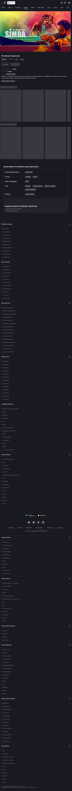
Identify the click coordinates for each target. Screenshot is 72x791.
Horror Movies (6, 276)
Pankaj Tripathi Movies (8, 352)
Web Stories (6, 754)
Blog (4, 751)
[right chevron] (2, 105)
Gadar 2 (5, 443)
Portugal (5, 782)
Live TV (55, 7)
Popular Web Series (6, 644)
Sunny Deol (5, 725)
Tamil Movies (6, 235)
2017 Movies (6, 393)
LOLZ (67, 7)
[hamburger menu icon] (69, 2)
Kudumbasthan (6, 488)
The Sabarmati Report (8, 428)
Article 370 (5, 418)
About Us (19, 528)
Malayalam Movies (7, 248)
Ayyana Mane (6, 649)
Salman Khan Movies (8, 308)
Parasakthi (5, 481)
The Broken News (7, 672)
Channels (10, 528)
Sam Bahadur (6, 440)
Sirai (4, 478)
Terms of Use (49, 528)
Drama (13, 73)
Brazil (4, 779)
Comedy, (8, 73)
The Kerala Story (7, 437)
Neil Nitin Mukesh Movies (9, 311)
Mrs (4, 421)
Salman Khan (6, 713)
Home (3, 7)
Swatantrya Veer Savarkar (9, 431)
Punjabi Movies (6, 257)
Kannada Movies (7, 238)
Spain (4, 769)
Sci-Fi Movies (6, 295)
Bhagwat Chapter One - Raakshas (11, 409)
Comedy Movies (6, 270)
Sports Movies (6, 298)
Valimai (4, 497)
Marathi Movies (6, 241)
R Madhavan (6, 703)
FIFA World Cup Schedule (9, 763)
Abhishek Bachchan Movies (9, 342)
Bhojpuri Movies (7, 254)
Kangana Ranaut (7, 738)
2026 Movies (6, 364)
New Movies (6, 361)
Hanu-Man (5, 465)
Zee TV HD (5, 634)
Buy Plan (12, 3)
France (4, 766)
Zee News (5, 630)
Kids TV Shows (6, 574)
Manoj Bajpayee (7, 716)
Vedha (4, 503)
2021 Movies (6, 380)
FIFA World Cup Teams (8, 760)
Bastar (4, 434)
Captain (4, 494)
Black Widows (6, 675)
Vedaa (4, 424)
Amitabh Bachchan (7, 735)
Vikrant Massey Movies (8, 333)
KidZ (49, 7)
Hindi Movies (6, 229)
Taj (3, 684)
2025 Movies (6, 368)
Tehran (4, 412)
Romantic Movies (7, 273)
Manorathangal (6, 659)
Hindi (14, 68)
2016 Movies (6, 396)
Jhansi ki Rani (6, 548)
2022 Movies (6, 377)
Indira (4, 567)
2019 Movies (6, 386)
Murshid (5, 653)
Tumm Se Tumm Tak (7, 545)
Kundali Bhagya (6, 555)
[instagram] (33, 522)
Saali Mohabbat (6, 586)
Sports (10, 7)
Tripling (4, 690)
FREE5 (33, 7)
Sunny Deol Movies (7, 349)
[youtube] (42, 522)
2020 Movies (6, 383)
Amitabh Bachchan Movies (9, 314)
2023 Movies (6, 374)
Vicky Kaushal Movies (8, 320)
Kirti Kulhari (5, 732)
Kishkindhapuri (6, 469)
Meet (4, 561)
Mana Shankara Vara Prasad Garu (11, 475)
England (5, 776)
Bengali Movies (6, 244)
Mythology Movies (7, 289)
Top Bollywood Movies (7, 404)
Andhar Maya (6, 662)
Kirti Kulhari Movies (7, 336)
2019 (16, 59)
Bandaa (4, 446)
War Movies (5, 292)
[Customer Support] (65, 2)
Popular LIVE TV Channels (8, 625)
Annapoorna (6, 564)
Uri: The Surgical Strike (8, 450)
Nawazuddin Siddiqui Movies (10, 323)
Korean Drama (6, 570)
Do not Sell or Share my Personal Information (35, 531)
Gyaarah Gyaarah (7, 656)
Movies (26, 7)
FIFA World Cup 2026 (8, 757)
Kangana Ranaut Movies (8, 345)
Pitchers (5, 694)
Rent (61, 7)
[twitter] (38, 522)
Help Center (28, 528)
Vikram (4, 491)
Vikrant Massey (6, 706)
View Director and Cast (8, 80)
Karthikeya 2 (6, 484)
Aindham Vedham (7, 668)
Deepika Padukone (7, 709)
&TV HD (4, 637)
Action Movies (6, 267)
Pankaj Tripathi (6, 719)
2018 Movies (6, 390)
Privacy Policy (38, 528)
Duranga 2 (5, 678)
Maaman (5, 472)
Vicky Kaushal (6, 722)
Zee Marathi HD (6, 640)
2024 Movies (6, 371)
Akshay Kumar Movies (8, 327)
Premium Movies (5, 578)
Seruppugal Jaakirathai (8, 665)
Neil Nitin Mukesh (7, 728)
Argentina (5, 773)
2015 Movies (6, 399)
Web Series (41, 7)
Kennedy (5, 415)
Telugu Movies (6, 232)
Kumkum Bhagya (7, 551)
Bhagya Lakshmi (7, 558)
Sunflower (5, 687)
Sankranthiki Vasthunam (8, 459)
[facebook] (28, 522)
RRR (3, 462)
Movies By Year (5, 356)
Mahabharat (6, 542)
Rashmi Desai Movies (8, 339)
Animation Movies (7, 285)
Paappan (5, 500)
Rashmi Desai (6, 741)
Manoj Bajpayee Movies (8, 330)
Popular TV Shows (6, 537)
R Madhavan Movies (7, 317)
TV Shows (18, 7)
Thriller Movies (6, 282)
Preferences (60, 528)
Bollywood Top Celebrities (8, 698)
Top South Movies (6, 454)
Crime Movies (6, 279)
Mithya (4, 681)
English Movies (6, 251)
